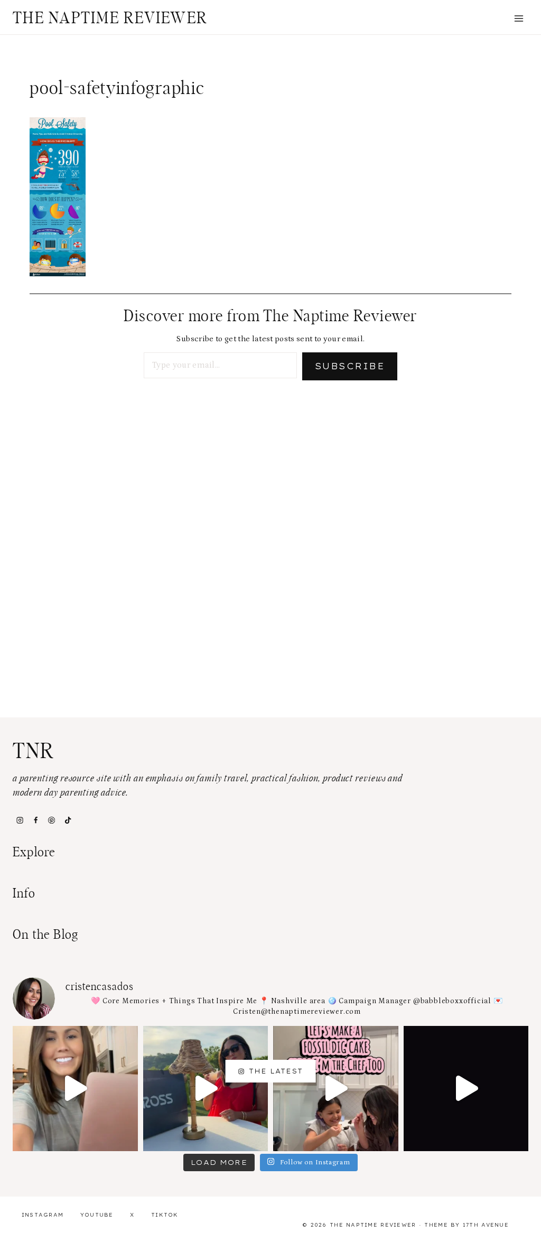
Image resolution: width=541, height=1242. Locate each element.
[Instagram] (19, 820)
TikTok (165, 1215)
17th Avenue (486, 1225)
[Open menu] (518, 18)
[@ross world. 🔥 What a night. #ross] (205, 1088)
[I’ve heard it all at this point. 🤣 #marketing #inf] (75, 1088)
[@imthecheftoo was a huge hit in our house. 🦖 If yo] (335, 1088)
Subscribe (350, 366)
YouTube (97, 1215)
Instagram (43, 1215)
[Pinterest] (52, 820)
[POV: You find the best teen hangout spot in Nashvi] (466, 1088)
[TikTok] (67, 820)
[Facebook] (35, 820)
